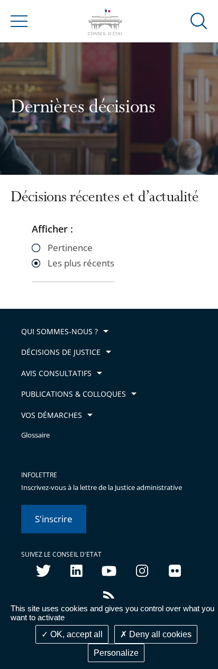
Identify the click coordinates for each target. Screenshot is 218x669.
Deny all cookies (159, 634)
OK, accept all (75, 634)
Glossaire (35, 435)
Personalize (116, 652)
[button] (198, 20)
